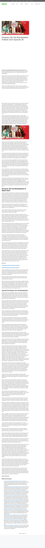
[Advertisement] (15, 14)
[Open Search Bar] (42, 4)
